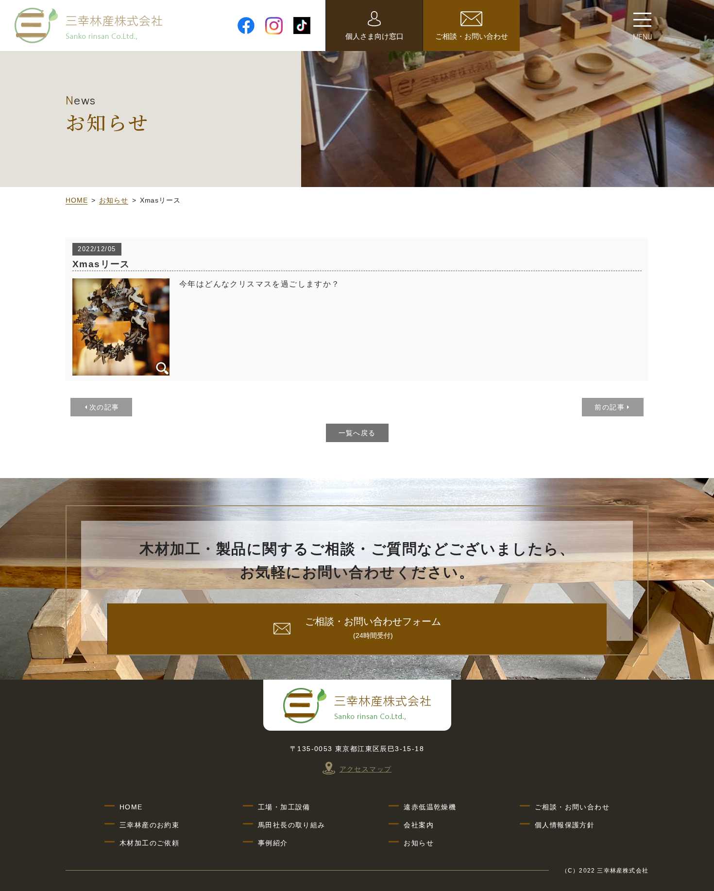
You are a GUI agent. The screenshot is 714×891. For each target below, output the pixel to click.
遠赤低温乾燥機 (430, 807)
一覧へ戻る (357, 433)
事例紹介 (273, 843)
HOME (76, 200)
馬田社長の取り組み (291, 825)
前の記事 (610, 407)
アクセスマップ (366, 769)
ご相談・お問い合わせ (572, 807)
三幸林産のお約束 (149, 825)
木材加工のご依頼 (149, 843)
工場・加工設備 (284, 807)
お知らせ (113, 200)
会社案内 (419, 825)
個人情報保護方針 (565, 825)
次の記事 (104, 407)
